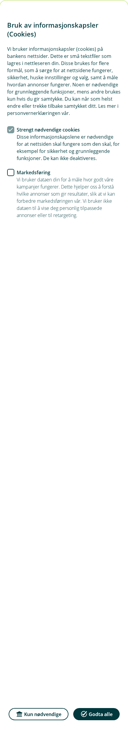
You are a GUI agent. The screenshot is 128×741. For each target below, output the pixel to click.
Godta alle (101, 714)
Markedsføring (33, 172)
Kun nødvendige (42, 714)
